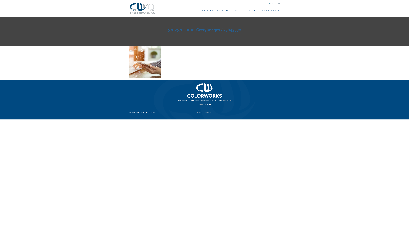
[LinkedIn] (210, 104)
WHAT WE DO (207, 10)
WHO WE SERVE (224, 10)
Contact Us (269, 3)
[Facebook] (207, 104)
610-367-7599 (228, 100)
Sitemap (199, 112)
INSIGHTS (253, 10)
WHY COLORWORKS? (271, 10)
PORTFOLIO (240, 10)
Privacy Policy (208, 112)
